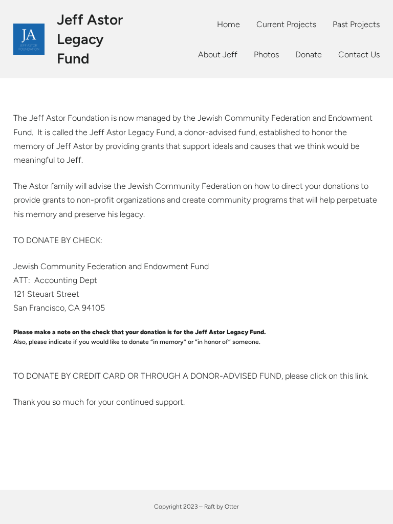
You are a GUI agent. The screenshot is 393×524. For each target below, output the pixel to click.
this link (353, 376)
